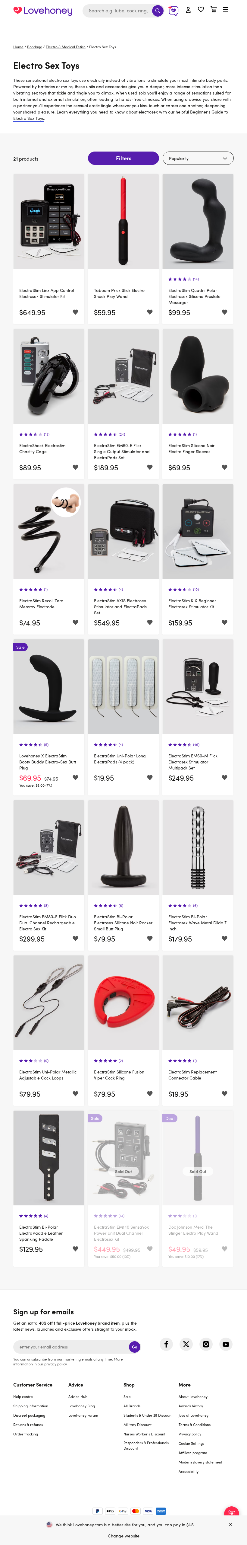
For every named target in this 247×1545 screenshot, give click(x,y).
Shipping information (30, 1405)
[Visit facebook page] (166, 1344)
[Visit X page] (186, 1344)
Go (134, 1347)
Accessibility (189, 1471)
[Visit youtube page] (226, 1344)
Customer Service (32, 1384)
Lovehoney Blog (81, 1405)
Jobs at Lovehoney (193, 1415)
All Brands (132, 1405)
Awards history (191, 1405)
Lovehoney (123, 28)
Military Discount (138, 1424)
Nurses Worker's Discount (144, 1433)
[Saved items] (75, 312)
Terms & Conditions (195, 1424)
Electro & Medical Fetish (66, 46)
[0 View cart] (213, 10)
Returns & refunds (28, 1424)
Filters (123, 158)
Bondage (34, 46)
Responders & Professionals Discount (146, 1445)
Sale (127, 1396)
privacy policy (55, 1363)
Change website (123, 1536)
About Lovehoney (193, 1396)
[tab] (40, 1431)
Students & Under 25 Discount (148, 1415)
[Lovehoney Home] (42, 11)
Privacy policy (190, 1433)
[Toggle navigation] (225, 10)
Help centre (23, 1396)
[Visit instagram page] (206, 1344)
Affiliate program (193, 1452)
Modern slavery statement (200, 1462)
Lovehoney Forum (83, 1415)
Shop (129, 1384)
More (185, 1384)
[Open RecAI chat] (231, 1513)
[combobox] (123, 11)
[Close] (231, 1524)
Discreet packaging (29, 1415)
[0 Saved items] (201, 10)
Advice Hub (77, 1396)
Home (18, 46)
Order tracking (25, 1433)
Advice (75, 1384)
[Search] (158, 11)
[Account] (188, 10)
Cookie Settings (191, 1443)
